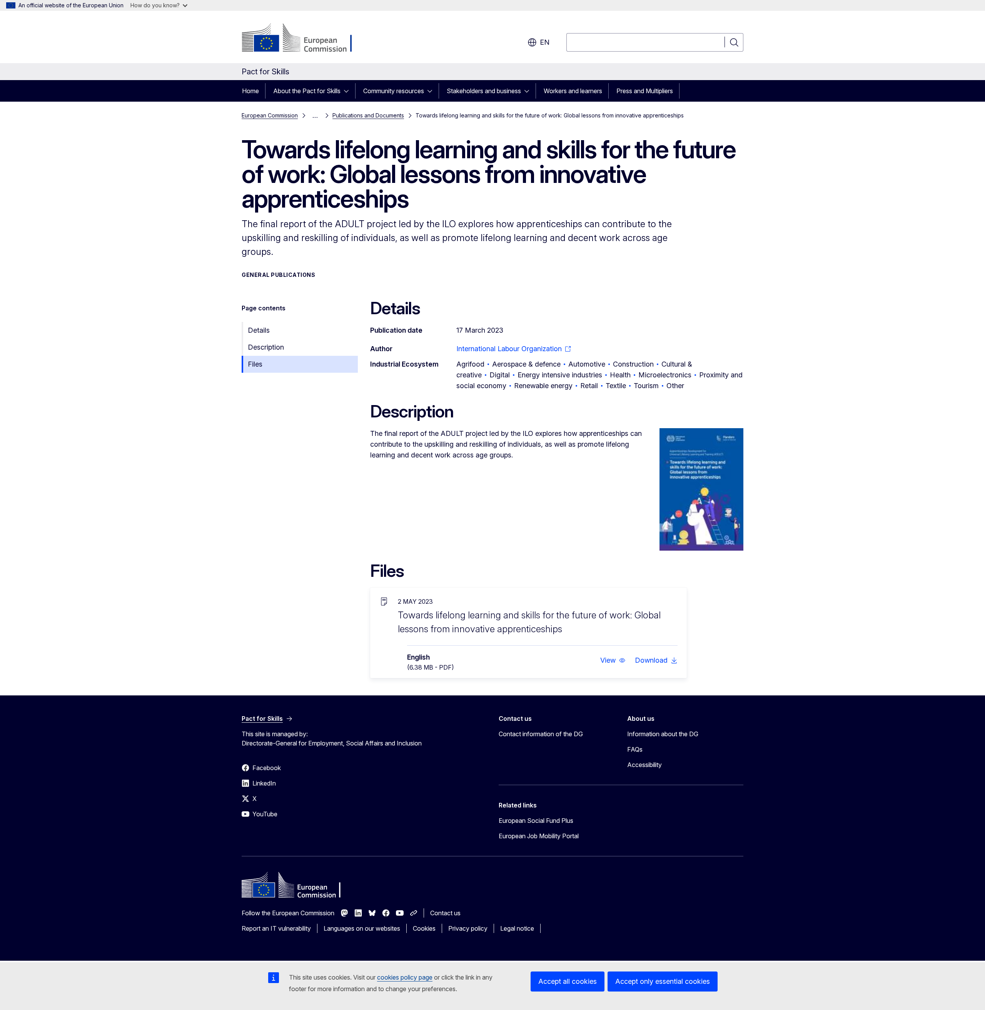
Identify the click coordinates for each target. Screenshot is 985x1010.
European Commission (270, 115)
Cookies (424, 928)
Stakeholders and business (484, 91)
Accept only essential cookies (662, 981)
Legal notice (517, 928)
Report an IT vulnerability (276, 928)
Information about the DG (662, 734)
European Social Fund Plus (536, 820)
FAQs (635, 749)
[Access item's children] (348, 91)
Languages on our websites (362, 928)
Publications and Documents (368, 115)
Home (250, 91)
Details (259, 330)
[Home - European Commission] (304, 38)
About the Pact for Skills (307, 91)
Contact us (445, 913)
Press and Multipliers (644, 91)
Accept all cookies (567, 981)
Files (255, 364)
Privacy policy (467, 928)
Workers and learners (573, 91)
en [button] (544, 42)
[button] (613, 660)
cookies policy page (404, 977)
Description (266, 347)
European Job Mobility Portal (539, 836)
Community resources (393, 91)
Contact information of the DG (541, 734)
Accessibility (644, 765)
